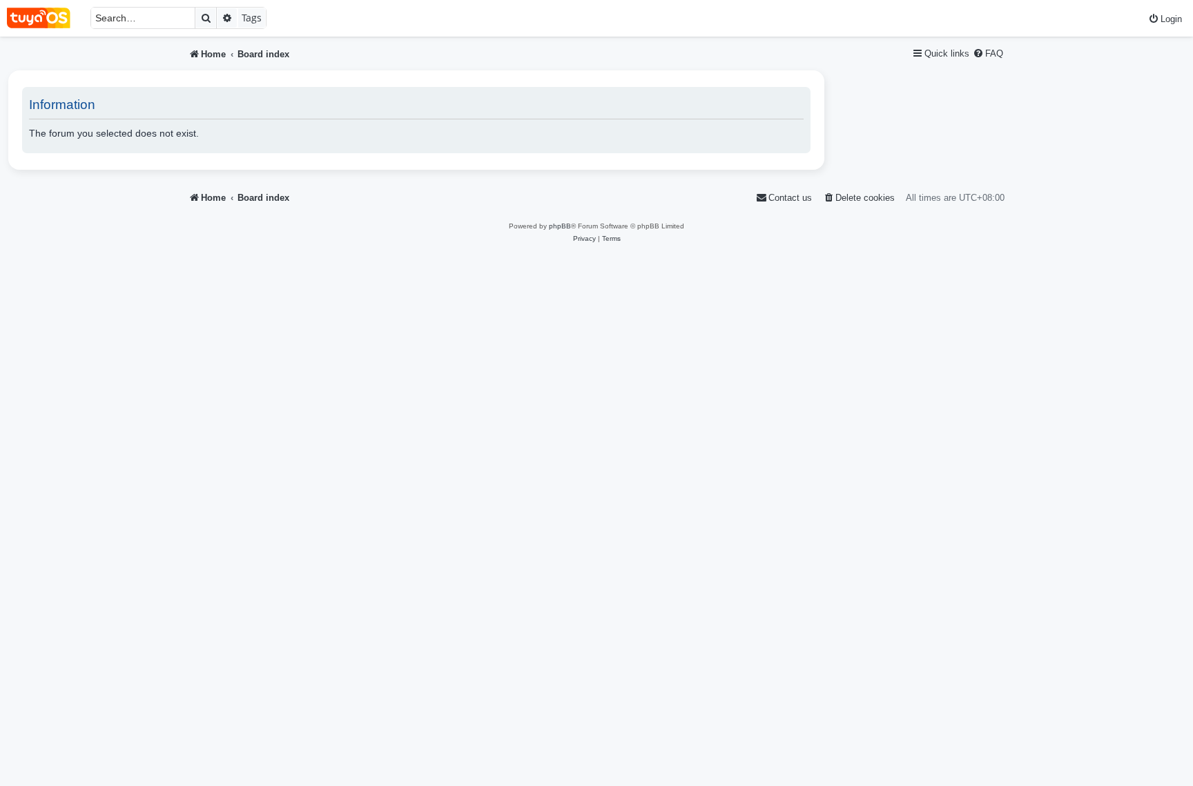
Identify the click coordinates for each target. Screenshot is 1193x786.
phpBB (560, 226)
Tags (252, 17)
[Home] (45, 18)
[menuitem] (1165, 19)
